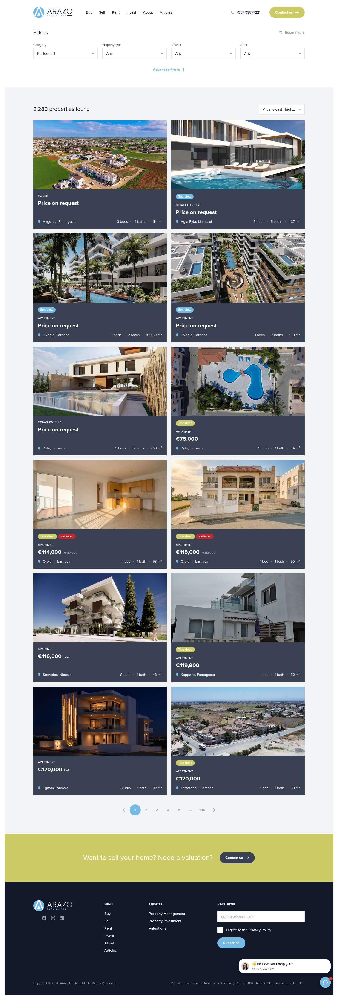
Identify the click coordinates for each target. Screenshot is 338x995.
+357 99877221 (248, 12)
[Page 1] (124, 809)
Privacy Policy (259, 930)
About (148, 12)
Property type (112, 45)
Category (39, 45)
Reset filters (295, 32)
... (190, 810)
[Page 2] (214, 809)
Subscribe (231, 943)
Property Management (167, 913)
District (176, 45)
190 (202, 810)
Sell (102, 12)
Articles (166, 12)
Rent (116, 12)
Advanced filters (166, 69)
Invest (131, 12)
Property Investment (165, 921)
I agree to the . (249, 930)
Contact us (284, 12)
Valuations (157, 928)
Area (243, 45)
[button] (65, 53)
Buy (89, 12)
